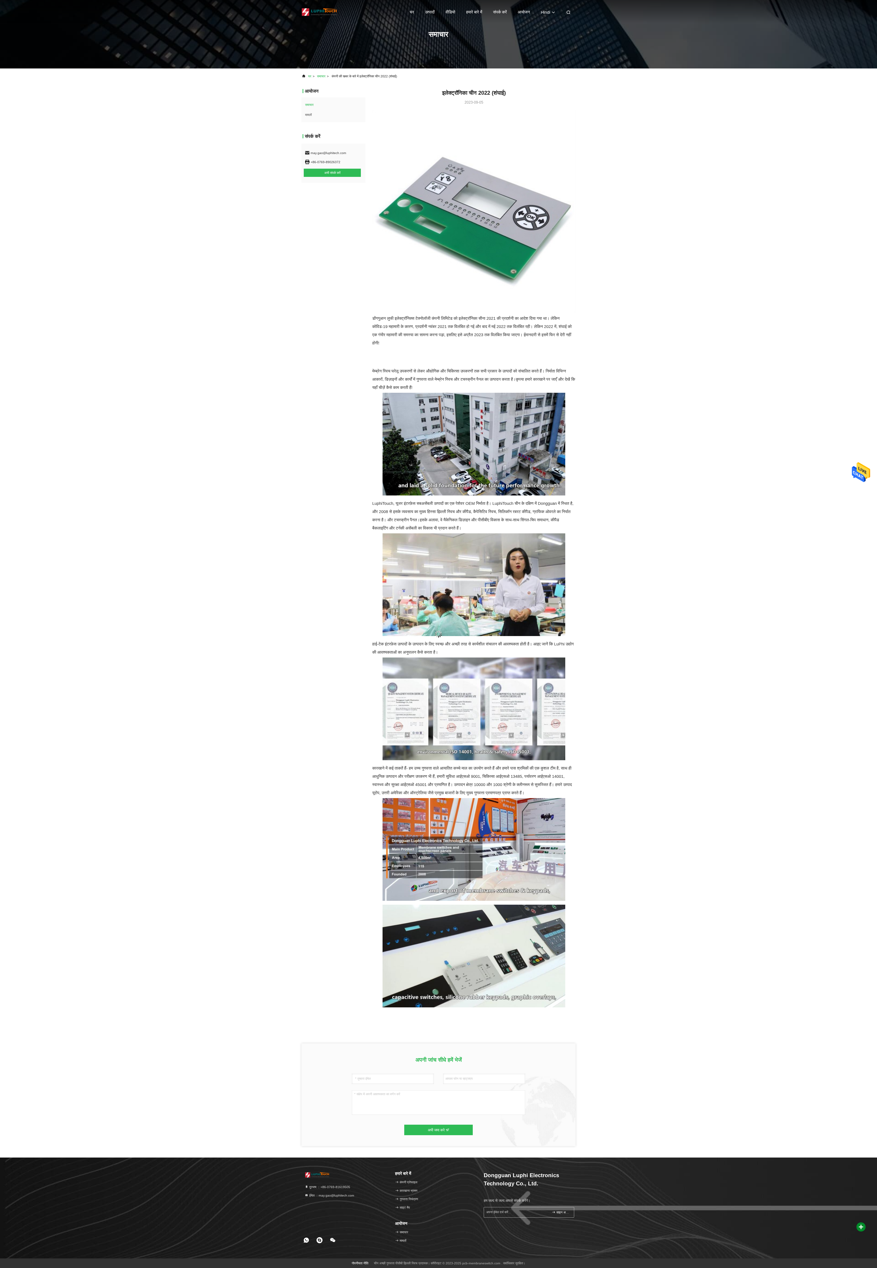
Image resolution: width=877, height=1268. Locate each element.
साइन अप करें (562, 1212)
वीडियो (450, 12)
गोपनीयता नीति (360, 1263)
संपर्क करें (500, 12)
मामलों (308, 115)
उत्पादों (430, 12)
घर (412, 12)
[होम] (319, 11)
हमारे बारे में (474, 12)
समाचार (321, 76)
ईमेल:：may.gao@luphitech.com (331, 1195)
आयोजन (524, 12)
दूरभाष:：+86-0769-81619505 (329, 1187)
